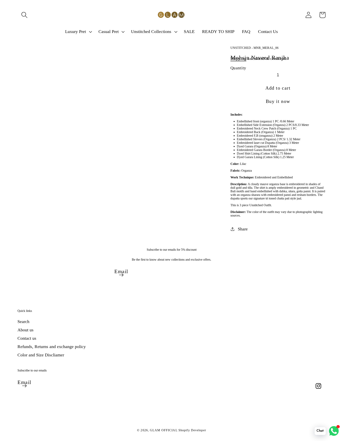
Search (23, 321)
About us (25, 329)
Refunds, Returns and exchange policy (51, 346)
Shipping (238, 58)
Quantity (238, 68)
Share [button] (243, 228)
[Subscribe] (121, 275)
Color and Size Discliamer (40, 354)
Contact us (26, 338)
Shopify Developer (192, 430)
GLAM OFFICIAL (164, 430)
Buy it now (278, 101)
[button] (24, 15)
